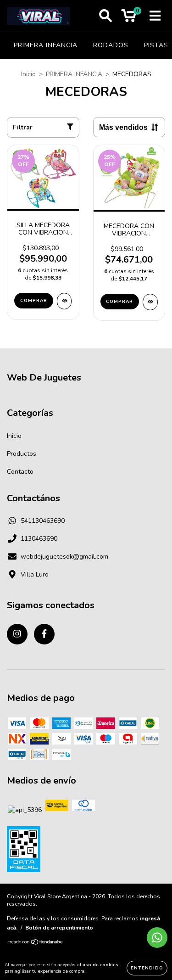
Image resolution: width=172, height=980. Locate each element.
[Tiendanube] (35, 943)
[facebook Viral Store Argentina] (44, 634)
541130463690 (43, 520)
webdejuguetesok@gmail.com (64, 556)
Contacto (20, 471)
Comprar (33, 300)
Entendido (147, 968)
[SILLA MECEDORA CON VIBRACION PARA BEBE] (64, 301)
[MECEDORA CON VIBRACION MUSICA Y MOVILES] (150, 302)
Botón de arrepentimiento (59, 927)
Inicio (28, 74)
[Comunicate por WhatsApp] (157, 937)
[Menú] (155, 16)
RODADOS (110, 45)
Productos (21, 453)
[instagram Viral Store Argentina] (17, 634)
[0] (128, 18)
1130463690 (39, 538)
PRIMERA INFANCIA (46, 45)
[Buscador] (105, 16)
